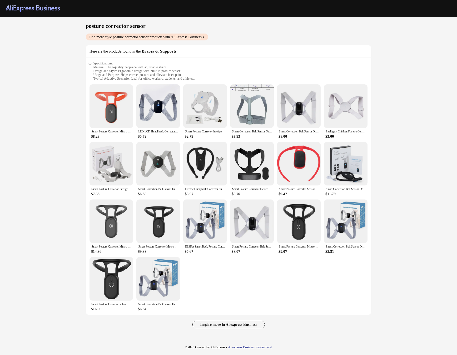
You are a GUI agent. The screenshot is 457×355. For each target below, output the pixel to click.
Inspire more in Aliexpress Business (228, 324)
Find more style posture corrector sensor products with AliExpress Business (145, 37)
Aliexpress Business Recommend (250, 347)
